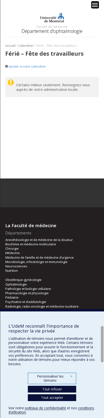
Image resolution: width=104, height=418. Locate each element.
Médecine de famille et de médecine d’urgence (39, 257)
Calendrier (26, 45)
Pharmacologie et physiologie (27, 293)
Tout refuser (52, 389)
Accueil (10, 45)
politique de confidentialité (45, 408)
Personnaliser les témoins (54, 378)
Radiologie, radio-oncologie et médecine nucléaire (42, 306)
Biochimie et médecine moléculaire (30, 244)
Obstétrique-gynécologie (23, 280)
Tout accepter (52, 397)
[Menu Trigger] (95, 4)
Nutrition (11, 270)
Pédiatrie (12, 297)
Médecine (12, 253)
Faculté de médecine (52, 27)
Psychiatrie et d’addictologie (25, 302)
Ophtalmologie (16, 284)
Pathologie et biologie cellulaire (28, 288)
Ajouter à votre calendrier (27, 66)
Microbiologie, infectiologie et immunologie (36, 262)
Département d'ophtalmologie (52, 31)
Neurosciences (16, 266)
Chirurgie (12, 248)
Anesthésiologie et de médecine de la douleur (39, 240)
